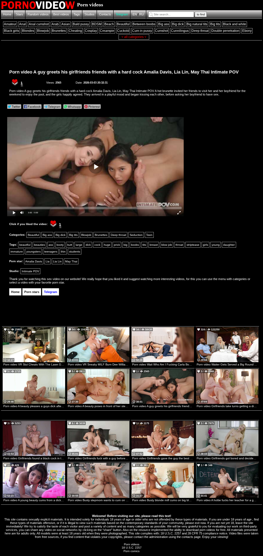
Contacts (105, 14)
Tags (77, 14)
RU (141, 14)
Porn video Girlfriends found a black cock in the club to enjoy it (34, 458)
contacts (187, 537)
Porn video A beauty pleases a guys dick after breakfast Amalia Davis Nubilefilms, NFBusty (34, 406)
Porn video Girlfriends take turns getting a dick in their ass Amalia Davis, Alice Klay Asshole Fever (227, 406)
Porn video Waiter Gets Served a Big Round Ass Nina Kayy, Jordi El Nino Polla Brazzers (227, 364)
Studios (89, 14)
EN (135, 14)
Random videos (38, 14)
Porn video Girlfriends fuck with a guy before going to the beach (99, 458)
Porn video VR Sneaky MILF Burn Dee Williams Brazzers (99, 364)
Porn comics (131, 551)
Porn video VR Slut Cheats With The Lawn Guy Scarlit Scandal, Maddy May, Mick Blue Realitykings (34, 364)
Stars (19, 14)
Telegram (122, 14)
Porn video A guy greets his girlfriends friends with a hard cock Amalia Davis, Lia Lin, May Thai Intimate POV (124, 72)
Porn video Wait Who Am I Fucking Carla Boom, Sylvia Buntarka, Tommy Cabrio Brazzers (163, 364)
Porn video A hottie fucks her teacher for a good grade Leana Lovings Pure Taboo (227, 500)
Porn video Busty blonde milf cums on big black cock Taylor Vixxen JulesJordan (163, 500)
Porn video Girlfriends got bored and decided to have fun (227, 458)
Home (7, 14)
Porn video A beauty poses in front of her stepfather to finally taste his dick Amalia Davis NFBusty (99, 406)
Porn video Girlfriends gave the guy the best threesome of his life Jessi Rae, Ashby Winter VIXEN (163, 458)
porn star (58, 282)
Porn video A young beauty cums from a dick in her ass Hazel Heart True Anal (34, 500)
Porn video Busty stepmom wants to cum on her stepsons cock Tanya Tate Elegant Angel (99, 500)
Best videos (61, 14)
